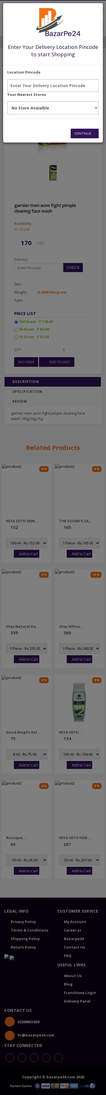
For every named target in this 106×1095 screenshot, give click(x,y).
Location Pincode (23, 72)
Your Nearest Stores (26, 94)
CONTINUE (83, 133)
